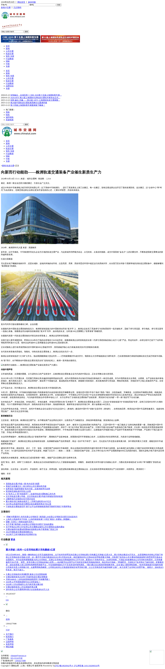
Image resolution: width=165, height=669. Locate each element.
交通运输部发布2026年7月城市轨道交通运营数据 (26, 577)
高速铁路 (10, 120)
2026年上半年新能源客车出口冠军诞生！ (23, 582)
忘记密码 (17, 8)
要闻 (4, 166)
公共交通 (10, 51)
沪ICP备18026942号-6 (64, 666)
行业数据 (10, 59)
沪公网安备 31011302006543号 (86, 666)
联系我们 (10, 637)
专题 (8, 66)
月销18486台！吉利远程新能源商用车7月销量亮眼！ (28, 579)
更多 (13, 539)
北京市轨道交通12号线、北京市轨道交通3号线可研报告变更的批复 (34, 496)
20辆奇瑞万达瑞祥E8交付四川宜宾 (20, 499)
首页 (8, 46)
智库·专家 (10, 56)
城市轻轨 (10, 117)
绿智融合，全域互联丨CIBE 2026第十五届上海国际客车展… (36, 95)
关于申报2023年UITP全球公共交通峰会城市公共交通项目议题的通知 (35, 527)
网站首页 (21, 2)
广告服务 (10, 639)
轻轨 (8, 115)
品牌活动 (10, 86)
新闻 (8, 49)
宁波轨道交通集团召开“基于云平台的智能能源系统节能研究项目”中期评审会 (38, 506)
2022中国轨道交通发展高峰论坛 (19, 532)
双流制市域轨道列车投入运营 (18, 491)
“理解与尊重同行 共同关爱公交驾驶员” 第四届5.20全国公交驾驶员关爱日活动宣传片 (42, 517)
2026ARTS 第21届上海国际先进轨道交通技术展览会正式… (35, 98)
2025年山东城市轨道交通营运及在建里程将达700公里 (28, 504)
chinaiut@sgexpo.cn (18, 656)
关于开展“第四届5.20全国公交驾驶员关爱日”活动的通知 (29, 524)
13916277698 (20, 661)
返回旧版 (32, 2)
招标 (8, 61)
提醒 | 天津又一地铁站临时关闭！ (20, 522)
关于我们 (10, 634)
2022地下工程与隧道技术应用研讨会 (21, 534)
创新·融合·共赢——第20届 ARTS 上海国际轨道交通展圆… (35, 100)
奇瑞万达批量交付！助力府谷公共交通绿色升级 (26, 486)
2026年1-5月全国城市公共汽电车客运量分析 (24, 584)
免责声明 (10, 644)
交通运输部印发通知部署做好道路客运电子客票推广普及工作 (32, 529)
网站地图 (10, 647)
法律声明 (10, 642)
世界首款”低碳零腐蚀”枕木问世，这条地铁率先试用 (28, 489)
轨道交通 (10, 54)
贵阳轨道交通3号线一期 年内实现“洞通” (23, 484)
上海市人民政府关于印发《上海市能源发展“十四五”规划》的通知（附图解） (38, 519)
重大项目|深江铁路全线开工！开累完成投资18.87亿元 (28, 501)
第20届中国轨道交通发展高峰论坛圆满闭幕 (28, 103)
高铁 (8, 112)
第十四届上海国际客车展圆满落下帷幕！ (27, 105)
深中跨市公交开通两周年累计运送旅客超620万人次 (27, 589)
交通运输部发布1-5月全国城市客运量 (21, 587)
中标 (8, 64)
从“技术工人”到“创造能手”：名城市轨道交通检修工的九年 (31, 494)
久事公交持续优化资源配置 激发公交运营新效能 (26, 574)
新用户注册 (6, 8)
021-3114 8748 (16, 658)
